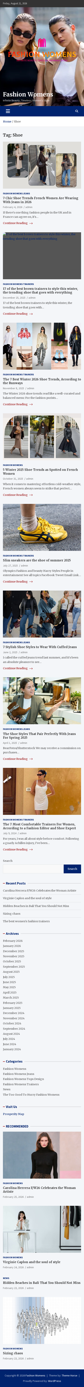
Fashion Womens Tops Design (23, 1079)
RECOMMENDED (17, 1126)
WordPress (54, 1381)
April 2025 (10, 992)
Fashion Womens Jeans (16, 193)
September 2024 (14, 1028)
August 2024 (11, 1034)
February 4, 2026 (12, 207)
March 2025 (11, 997)
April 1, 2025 (10, 743)
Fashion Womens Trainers (18, 284)
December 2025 (13, 951)
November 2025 (13, 956)
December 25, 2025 (14, 297)
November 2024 (14, 1018)
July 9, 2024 (9, 833)
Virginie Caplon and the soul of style (27, 898)
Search (8, 861)
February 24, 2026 (13, 1267)
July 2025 (9, 977)
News (6, 1089)
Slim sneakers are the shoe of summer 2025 (37, 560)
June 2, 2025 (10, 652)
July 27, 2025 (10, 565)
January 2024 (12, 1049)
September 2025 (14, 966)
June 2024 (9, 1044)
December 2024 (13, 1013)
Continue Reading (15, 223)
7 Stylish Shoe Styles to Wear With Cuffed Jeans (40, 647)
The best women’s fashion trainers (26, 921)
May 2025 (9, 987)
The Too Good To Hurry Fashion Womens (31, 1094)
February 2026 (13, 941)
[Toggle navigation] (8, 111)
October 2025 (12, 961)
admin (28, 207)
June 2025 (9, 982)
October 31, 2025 (13, 478)
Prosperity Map (13, 1114)
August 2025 (11, 972)
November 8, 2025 (13, 388)
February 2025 (12, 1003)
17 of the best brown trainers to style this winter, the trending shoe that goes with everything (40, 291)
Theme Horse (69, 1375)
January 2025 (12, 1008)
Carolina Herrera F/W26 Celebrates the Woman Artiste (39, 890)
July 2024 (9, 1039)
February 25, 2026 (13, 1197)
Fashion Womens (28, 94)
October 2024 (12, 1023)
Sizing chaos (11, 913)
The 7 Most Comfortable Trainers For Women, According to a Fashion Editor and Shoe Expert (39, 826)
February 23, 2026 (13, 1288)
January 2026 (12, 946)
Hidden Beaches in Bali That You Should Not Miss (36, 906)
